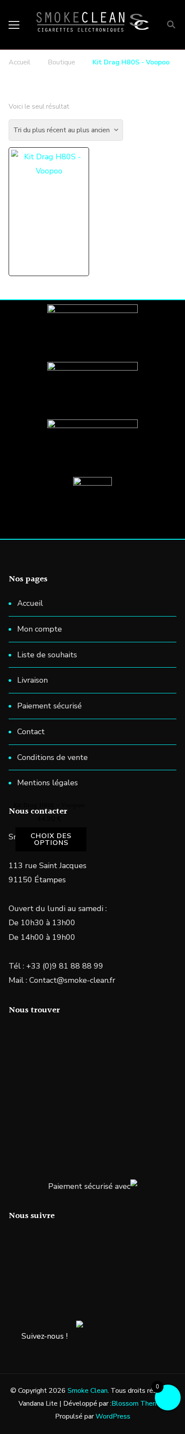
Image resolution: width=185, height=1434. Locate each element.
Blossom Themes (138, 1403)
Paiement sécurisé (49, 706)
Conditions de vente (52, 757)
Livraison (32, 680)
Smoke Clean (88, 1390)
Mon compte (39, 629)
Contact (31, 731)
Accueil (30, 603)
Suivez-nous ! (45, 1336)
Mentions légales (47, 783)
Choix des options (51, 839)
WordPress (113, 1416)
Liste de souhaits (47, 655)
